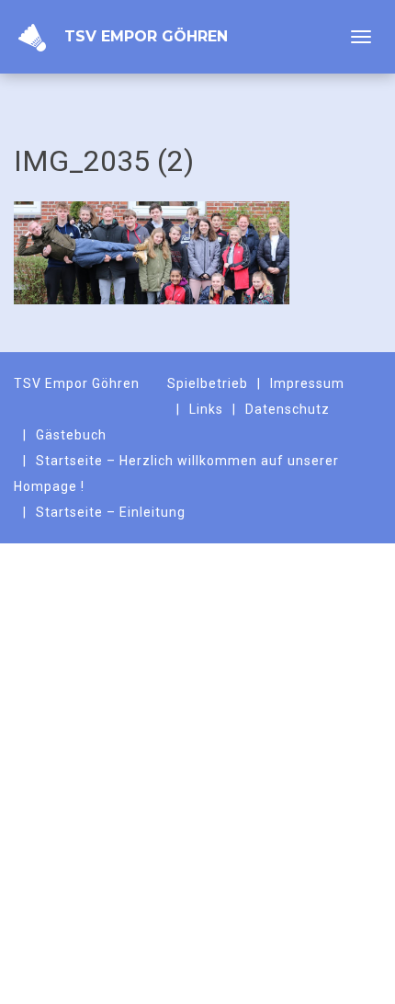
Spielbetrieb (207, 383)
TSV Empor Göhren (146, 36)
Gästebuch (71, 435)
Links (206, 409)
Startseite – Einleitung (111, 512)
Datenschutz (287, 409)
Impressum (307, 383)
